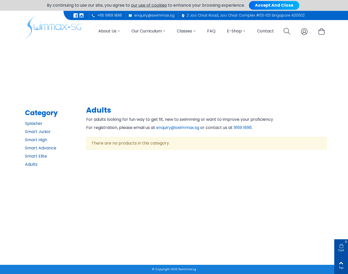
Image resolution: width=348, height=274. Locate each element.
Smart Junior (38, 132)
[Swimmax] (53, 25)
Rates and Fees (220, 210)
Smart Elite (36, 156)
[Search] (285, 32)
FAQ (211, 31)
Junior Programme (162, 215)
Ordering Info (280, 224)
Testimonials (96, 230)
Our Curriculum (146, 31)
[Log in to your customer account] (302, 31)
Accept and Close (274, 5)
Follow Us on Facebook (50, 247)
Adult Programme (161, 221)
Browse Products (283, 218)
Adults (31, 164)
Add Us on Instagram (49, 254)
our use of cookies (149, 5)
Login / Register (282, 230)
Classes (184, 31)
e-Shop (234, 31)
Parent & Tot (157, 210)
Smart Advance (40, 148)
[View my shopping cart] (319, 32)
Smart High (36, 140)
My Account (279, 236)
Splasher (34, 123)
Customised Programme (167, 227)
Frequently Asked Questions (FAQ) (230, 224)
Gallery (92, 236)
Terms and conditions (226, 215)
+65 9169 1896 (43, 241)
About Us (107, 31)
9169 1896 (243, 127)
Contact (265, 31)
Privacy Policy (280, 242)
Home (91, 218)
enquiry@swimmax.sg (177, 127)
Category (41, 112)
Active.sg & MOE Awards (166, 233)
